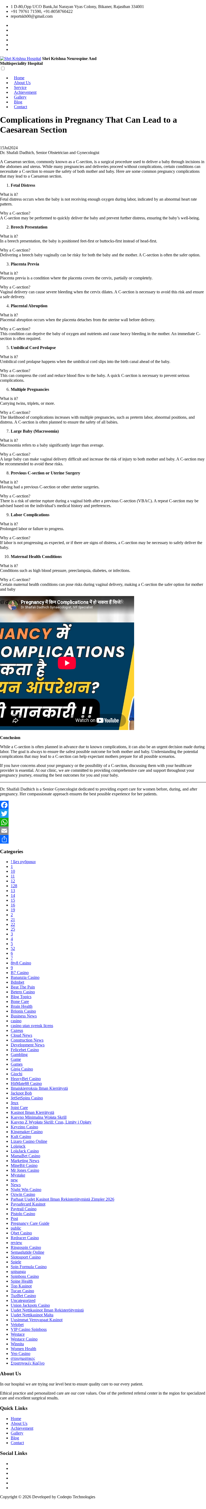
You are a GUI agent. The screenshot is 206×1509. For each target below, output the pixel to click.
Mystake (18, 1175)
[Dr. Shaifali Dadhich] (12, 40)
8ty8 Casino (21, 963)
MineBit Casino (24, 1165)
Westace (18, 1334)
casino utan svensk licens (32, 1025)
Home (19, 78)
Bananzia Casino (25, 977)
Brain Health (21, 1006)
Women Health (23, 1348)
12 (13, 881)
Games (17, 1064)
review (16, 1242)
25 (13, 929)
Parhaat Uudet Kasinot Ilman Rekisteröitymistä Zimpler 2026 (62, 1199)
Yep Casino (20, 1353)
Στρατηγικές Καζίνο (28, 1363)
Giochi (16, 1074)
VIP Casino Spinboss (29, 1329)
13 (13, 890)
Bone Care (20, 1001)
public (16, 1228)
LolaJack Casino (25, 1151)
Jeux (15, 1102)
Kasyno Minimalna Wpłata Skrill (39, 1117)
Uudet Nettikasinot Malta (32, 1315)
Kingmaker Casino (27, 1131)
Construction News (27, 1040)
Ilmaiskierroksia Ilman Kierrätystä (39, 1088)
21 (13, 919)
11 (13, 876)
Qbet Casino (21, 1233)
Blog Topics (21, 996)
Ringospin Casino (26, 1247)
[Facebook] (103, 805)
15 (13, 900)
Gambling (19, 1054)
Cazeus (17, 1030)
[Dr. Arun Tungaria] (12, 44)
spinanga (18, 1271)
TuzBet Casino (23, 1295)
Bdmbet (17, 982)
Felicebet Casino (25, 1049)
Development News (28, 1045)
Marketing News (25, 1160)
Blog (18, 102)
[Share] (103, 839)
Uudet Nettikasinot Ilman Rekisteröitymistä (47, 1310)
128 (14, 885)
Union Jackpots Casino (30, 1305)
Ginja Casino (22, 1069)
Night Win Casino (26, 1189)
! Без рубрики (23, 861)
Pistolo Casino (23, 1213)
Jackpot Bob (21, 1093)
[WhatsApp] (103, 822)
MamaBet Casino (25, 1156)
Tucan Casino (22, 1291)
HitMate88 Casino (26, 1083)
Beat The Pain (23, 987)
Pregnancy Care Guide (30, 1223)
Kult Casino (21, 1136)
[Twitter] (103, 813)
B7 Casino (20, 972)
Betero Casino (23, 992)
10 (13, 871)
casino (16, 1021)
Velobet (17, 1324)
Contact (20, 106)
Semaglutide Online (27, 1252)
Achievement (25, 92)
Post (14, 1218)
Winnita (17, 1344)
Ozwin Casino (23, 1194)
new (14, 1180)
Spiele (16, 1262)
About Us (22, 82)
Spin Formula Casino (29, 1266)
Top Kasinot (21, 1286)
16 (13, 905)
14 (13, 895)
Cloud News (21, 1035)
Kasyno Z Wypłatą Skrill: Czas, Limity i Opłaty (51, 1122)
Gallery (20, 97)
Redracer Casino (25, 1237)
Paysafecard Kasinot (28, 1204)
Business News (24, 1016)
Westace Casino (24, 1339)
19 (13, 910)
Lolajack (18, 1146)
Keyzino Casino (24, 1127)
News (16, 1184)
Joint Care (19, 1107)
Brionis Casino (23, 1011)
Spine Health (22, 1281)
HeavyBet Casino (26, 1078)
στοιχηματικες (23, 1358)
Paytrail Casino (23, 1209)
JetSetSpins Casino (27, 1098)
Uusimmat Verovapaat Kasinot (36, 1319)
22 (13, 924)
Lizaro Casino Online (29, 1141)
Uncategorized (23, 1300)
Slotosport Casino (26, 1257)
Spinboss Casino (25, 1276)
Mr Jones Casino (25, 1170)
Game (16, 1059)
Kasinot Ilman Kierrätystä (32, 1112)
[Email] (103, 830)
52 (13, 948)
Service (20, 87)
